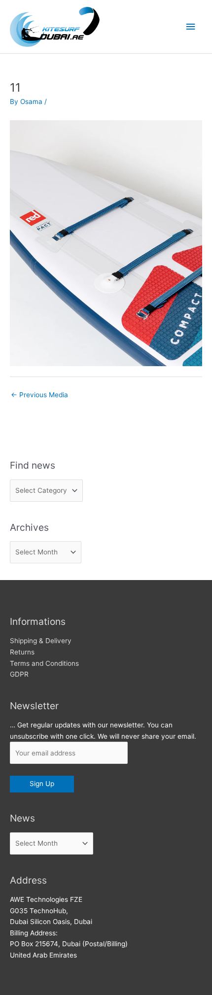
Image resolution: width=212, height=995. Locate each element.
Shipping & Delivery (40, 641)
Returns (22, 652)
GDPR (19, 674)
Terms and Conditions (44, 663)
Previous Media (39, 395)
